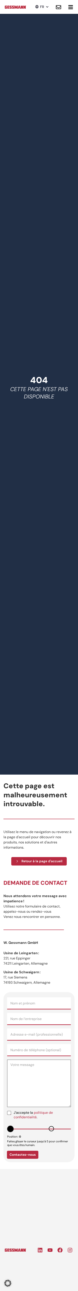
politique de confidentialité (33, 1114)
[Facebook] (60, 1250)
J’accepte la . (33, 1114)
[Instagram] (70, 1250)
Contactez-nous (23, 1154)
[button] (42, 7)
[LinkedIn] (40, 1250)
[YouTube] (50, 1250)
